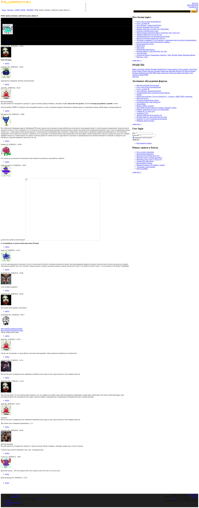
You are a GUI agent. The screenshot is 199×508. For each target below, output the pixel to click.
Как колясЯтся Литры (144, 163)
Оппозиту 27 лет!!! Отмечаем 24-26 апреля (152, 119)
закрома (8, 500)
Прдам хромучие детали (145, 44)
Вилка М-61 (141, 46)
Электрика (141, 69)
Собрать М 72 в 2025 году (146, 111)
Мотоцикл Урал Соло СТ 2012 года (149, 159)
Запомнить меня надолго (143, 137)
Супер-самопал (172, 69)
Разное (144, 71)
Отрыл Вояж (141, 104)
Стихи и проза (183, 69)
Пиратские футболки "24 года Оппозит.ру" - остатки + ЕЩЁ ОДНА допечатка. (165, 96)
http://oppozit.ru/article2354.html (11, 329)
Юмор (134, 69)
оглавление (15, 497)
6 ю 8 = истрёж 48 (143, 23)
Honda (141, 75)
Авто (191, 73)
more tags (135, 77)
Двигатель (173, 73)
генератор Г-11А (142, 113)
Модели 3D (180, 71)
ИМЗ (154, 73)
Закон (159, 73)
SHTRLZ (194, 497)
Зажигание (165, 73)
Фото (164, 69)
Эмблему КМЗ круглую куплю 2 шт (149, 34)
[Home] (16, 3)
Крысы (193, 71)
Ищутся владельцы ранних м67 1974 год (151, 38)
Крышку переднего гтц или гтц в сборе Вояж (153, 29)
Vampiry (139, 95)
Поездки (151, 71)
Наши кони (165, 71)
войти (8, 42)
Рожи (195, 69)
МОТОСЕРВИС (142, 169)
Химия (159, 69)
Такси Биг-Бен (142, 53)
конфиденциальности (14, 502)
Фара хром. (140, 47)
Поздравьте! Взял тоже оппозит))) (148, 102)
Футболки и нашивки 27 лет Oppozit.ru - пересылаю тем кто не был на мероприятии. (167, 40)
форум (17, 495)
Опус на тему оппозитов (145, 152)
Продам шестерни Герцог (146, 49)
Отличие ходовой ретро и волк (147, 31)
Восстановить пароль (144, 143)
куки (39, 499)
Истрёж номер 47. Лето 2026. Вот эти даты (152, 51)
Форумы (10, 10)
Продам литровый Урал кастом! (148, 27)
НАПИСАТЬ (193, 7)
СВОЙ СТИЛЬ (20, 10)
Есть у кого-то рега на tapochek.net (149, 21)
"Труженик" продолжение (146, 167)
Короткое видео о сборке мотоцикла (149, 157)
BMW (146, 75)
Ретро (134, 71)
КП (197, 9)
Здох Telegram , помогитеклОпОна (149, 25)
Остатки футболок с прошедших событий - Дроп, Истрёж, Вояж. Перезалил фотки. (166, 55)
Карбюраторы (144, 73)
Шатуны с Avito (142, 57)
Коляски (135, 73)
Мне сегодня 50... (143, 98)
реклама (8, 504)
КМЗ (150, 73)
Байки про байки (183, 73)
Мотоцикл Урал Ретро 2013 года (148, 156)
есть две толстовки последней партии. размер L (153, 42)
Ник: (134, 133)
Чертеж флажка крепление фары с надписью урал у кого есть (158, 33)
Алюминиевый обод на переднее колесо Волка (153, 36)
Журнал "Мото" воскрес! (145, 106)
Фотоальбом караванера (145, 154)
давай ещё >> (137, 60)
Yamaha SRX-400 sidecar (145, 161)
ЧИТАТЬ (195, 3)
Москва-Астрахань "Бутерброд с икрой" (151, 165)
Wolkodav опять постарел (145, 121)
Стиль (190, 69)
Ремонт (139, 71)
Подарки (157, 71)
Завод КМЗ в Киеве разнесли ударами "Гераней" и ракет (157, 108)
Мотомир (172, 71)
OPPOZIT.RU (193, 495)
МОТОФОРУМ (192, 5)
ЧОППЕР (30, 10)
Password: (136, 135)
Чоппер (147, 69)
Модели (187, 71)
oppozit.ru (135, 75)
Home (4, 10)
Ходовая (154, 69)
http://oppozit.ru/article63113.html (12, 330)
